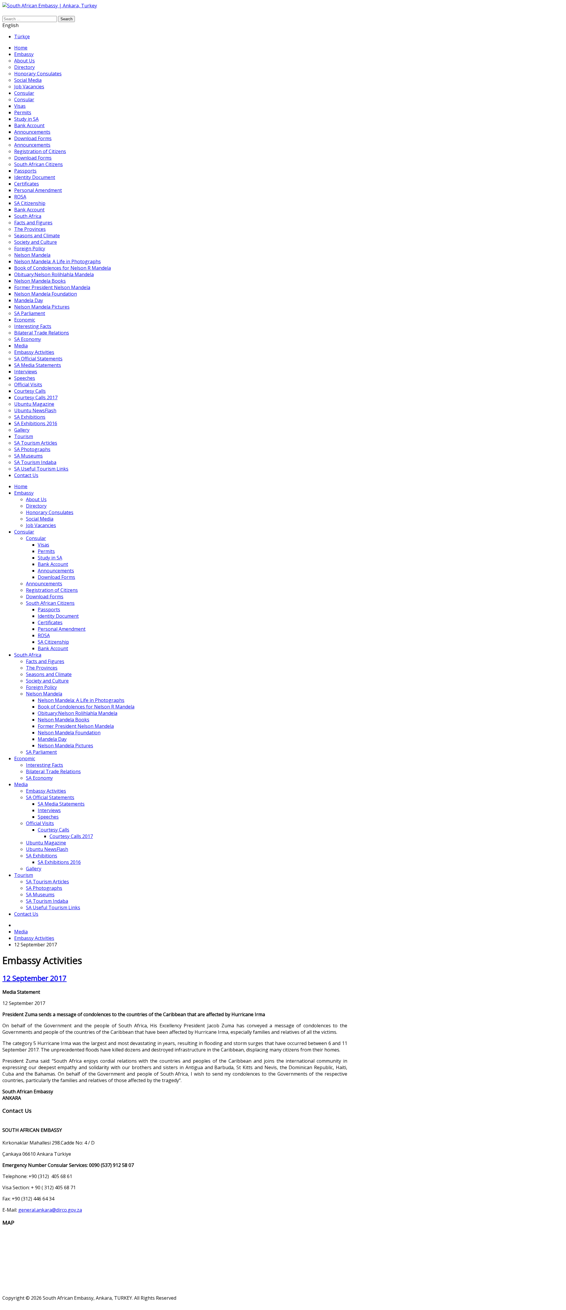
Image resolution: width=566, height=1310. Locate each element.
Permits (46, 551)
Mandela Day (52, 739)
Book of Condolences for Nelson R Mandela (86, 706)
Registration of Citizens (52, 590)
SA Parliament (41, 752)
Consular (24, 532)
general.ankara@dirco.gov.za (50, 1210)
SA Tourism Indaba (47, 901)
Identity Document (58, 616)
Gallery (33, 868)
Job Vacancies (41, 525)
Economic (24, 758)
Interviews (49, 810)
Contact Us (26, 914)
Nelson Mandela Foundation (69, 732)
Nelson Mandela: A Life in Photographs (81, 700)
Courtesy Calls (53, 830)
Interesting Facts (44, 765)
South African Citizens (50, 603)
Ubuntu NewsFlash (47, 849)
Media (21, 784)
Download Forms (56, 577)
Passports (49, 609)
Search (66, 19)
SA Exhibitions (41, 855)
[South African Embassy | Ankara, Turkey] (49, 5)
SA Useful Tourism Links (53, 907)
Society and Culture (47, 681)
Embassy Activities (46, 791)
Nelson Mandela (44, 693)
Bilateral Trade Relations (53, 771)
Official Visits (40, 823)
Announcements (56, 570)
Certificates (50, 622)
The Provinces (41, 668)
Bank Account (53, 564)
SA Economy (39, 778)
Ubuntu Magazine (46, 842)
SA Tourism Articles (47, 881)
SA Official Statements (50, 797)
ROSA (44, 635)
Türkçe (22, 36)
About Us (36, 499)
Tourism (23, 875)
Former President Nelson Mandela (76, 726)
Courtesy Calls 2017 (71, 836)
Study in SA (50, 557)
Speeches (48, 817)
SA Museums (40, 894)
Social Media (39, 519)
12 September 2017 (34, 978)
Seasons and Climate (49, 674)
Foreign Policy (41, 687)
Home (20, 486)
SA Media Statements (61, 804)
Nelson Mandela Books (63, 719)
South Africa (27, 655)
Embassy (24, 493)
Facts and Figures (45, 661)
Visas (43, 544)
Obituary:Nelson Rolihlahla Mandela (77, 713)
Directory (36, 506)
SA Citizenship (53, 642)
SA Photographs (44, 888)
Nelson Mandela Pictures (65, 745)
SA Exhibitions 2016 (59, 862)
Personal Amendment (61, 629)
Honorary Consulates (49, 512)
